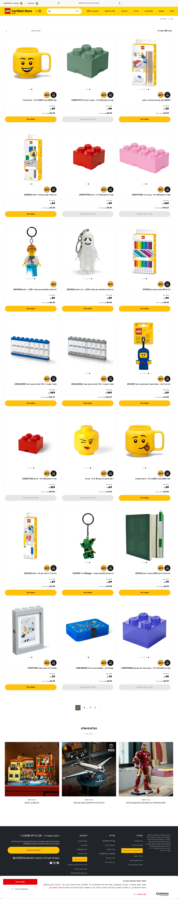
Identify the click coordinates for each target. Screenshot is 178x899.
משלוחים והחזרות (137, 845)
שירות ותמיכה (138, 841)
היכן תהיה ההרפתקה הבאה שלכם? (89, 802)
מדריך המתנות (110, 858)
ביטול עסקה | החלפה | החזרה (132, 851)
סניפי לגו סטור (110, 11)
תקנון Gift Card (82, 849)
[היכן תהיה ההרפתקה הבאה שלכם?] (89, 769)
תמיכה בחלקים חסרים (135, 865)
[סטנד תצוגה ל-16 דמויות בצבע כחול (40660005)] (30, 346)
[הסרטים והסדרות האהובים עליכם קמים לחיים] (146, 769)
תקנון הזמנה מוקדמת (80, 869)
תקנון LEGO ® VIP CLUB (79, 873)
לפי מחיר (124, 11)
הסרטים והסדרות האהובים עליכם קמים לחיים (146, 802)
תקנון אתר (84, 845)
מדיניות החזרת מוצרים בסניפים (77, 865)
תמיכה (139, 835)
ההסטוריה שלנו (110, 845)
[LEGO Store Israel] (18, 11)
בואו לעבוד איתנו (110, 862)
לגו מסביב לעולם (32, 802)
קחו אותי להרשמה (34, 850)
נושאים (161, 11)
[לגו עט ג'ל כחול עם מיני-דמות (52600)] (30, 535)
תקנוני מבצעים (82, 841)
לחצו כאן (53, 888)
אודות (112, 835)
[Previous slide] (119, 3)
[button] (148, 89)
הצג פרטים (141, 894)
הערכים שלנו (111, 849)
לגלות (172, 11)
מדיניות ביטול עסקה (80, 859)
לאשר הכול (20, 882)
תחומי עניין (149, 11)
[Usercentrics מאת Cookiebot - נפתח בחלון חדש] (162, 894)
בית (171, 19)
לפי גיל (136, 11)
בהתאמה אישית (21, 889)
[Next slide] (58, 3)
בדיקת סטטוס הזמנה (136, 860)
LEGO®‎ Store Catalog (107, 854)
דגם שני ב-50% (92, 11)
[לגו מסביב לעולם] (32, 769)
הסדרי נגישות (138, 856)
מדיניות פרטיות (82, 854)
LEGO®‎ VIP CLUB (108, 841)
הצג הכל (89, 734)
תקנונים (83, 835)
